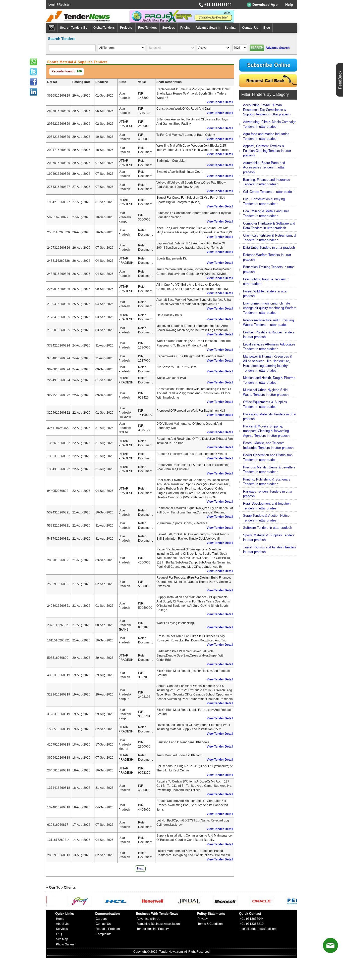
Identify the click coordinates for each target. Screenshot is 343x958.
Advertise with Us (148, 919)
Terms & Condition (210, 924)
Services (168, 27)
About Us (62, 924)
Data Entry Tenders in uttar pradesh (269, 247)
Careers (101, 919)
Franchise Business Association (158, 924)
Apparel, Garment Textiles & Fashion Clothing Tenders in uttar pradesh (267, 150)
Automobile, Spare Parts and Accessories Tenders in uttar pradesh (264, 167)
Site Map (62, 939)
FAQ (59, 934)
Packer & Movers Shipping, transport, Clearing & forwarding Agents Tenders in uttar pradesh (266, 431)
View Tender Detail (220, 102)
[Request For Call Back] (268, 80)
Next (140, 868)
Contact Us (250, 27)
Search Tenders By (74, 27)
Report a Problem (108, 929)
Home (60, 919)
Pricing (185, 27)
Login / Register (59, 4)
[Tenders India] (88, 16)
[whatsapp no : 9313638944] (33, 61)
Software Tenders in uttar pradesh (267, 528)
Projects (126, 27)
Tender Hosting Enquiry (153, 929)
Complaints (103, 934)
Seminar (231, 27)
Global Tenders (104, 27)
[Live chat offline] (330, 945)
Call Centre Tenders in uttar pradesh (269, 192)
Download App (264, 5)
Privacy (203, 919)
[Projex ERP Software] (182, 16)
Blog (266, 27)
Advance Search (207, 27)
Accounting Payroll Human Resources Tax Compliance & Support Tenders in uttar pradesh (267, 109)
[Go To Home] (52, 28)
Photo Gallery (65, 944)
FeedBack (340, 80)
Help (289, 5)
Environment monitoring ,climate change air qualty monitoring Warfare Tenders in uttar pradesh (269, 308)
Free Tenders (147, 27)
